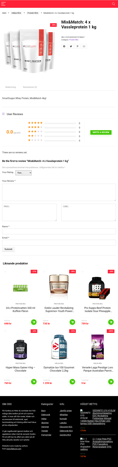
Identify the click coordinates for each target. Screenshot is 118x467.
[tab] (10, 87)
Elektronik (45, 415)
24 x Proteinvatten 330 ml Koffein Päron (20, 309)
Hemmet (45, 427)
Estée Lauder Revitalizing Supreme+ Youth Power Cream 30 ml (59, 311)
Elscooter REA (66, 427)
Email (5, 237)
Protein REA (32, 13)
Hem (4, 13)
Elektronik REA (66, 431)
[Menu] (3, 4)
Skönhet (45, 423)
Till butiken (34, 322)
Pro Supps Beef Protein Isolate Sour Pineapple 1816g (97, 311)
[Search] (113, 4)
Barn (43, 410)
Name (5, 226)
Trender (44, 431)
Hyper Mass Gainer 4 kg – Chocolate (20, 369)
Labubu (63, 423)
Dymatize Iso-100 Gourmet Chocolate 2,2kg (59, 369)
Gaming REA (65, 435)
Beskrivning (10, 87)
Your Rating (7, 172)
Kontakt (63, 419)
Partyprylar (46, 435)
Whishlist (64, 415)
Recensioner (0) (30, 87)
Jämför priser (66, 410)
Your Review (8, 181)
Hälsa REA (16, 13)
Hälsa (43, 419)
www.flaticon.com (13, 449)
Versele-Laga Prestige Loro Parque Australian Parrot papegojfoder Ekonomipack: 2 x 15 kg (97, 372)
